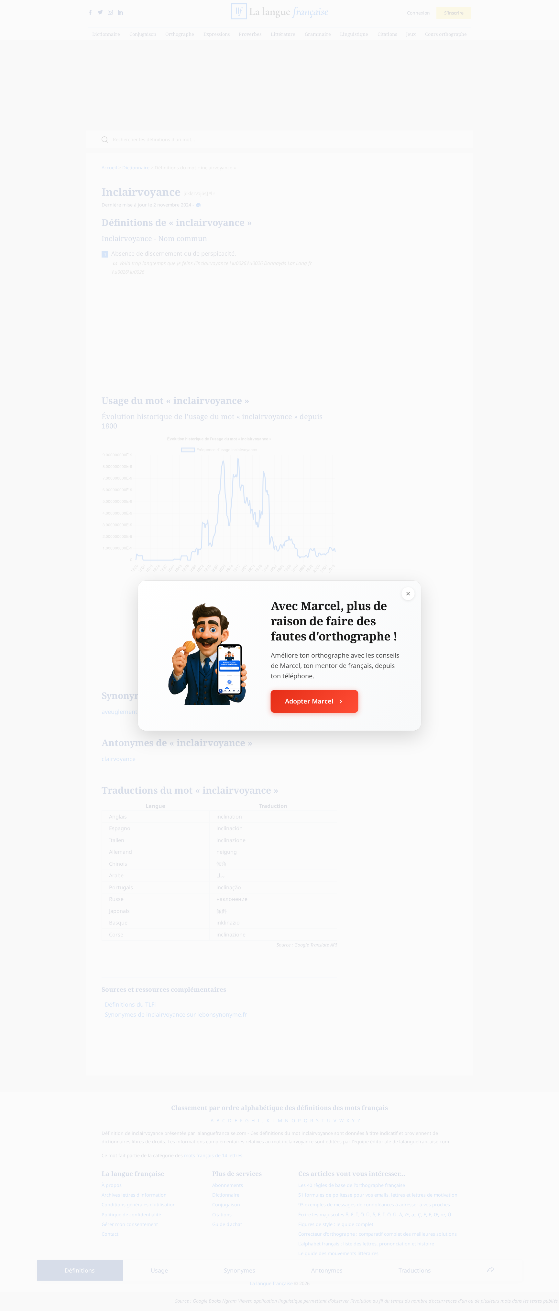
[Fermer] (408, 593)
